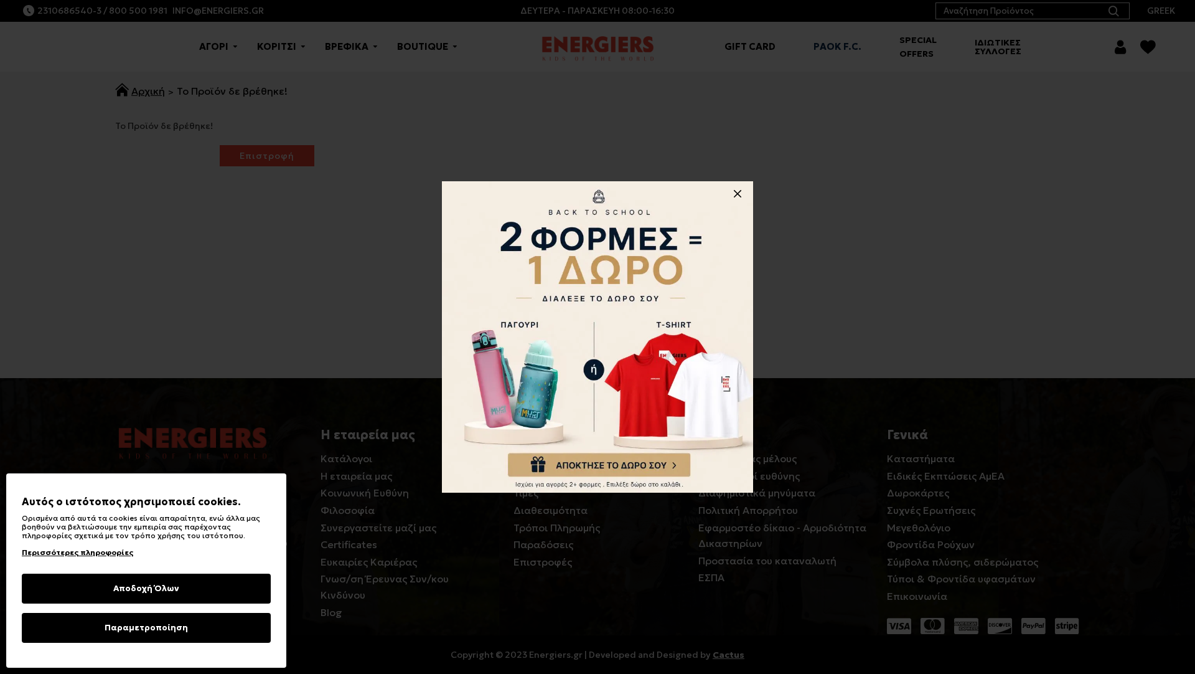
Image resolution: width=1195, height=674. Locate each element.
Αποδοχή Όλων (146, 588)
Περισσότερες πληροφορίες (77, 552)
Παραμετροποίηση (146, 627)
